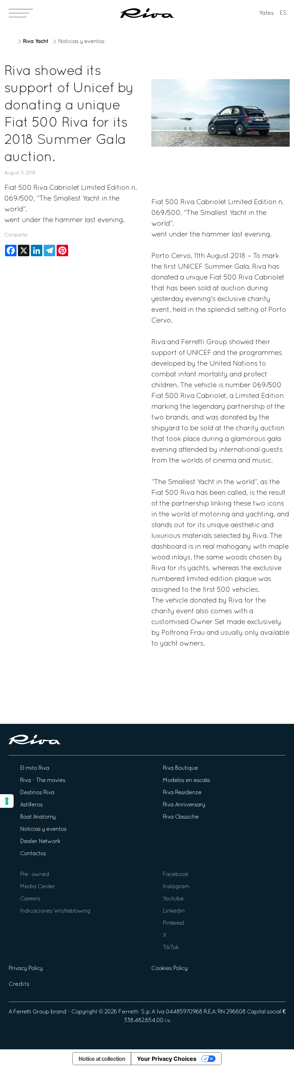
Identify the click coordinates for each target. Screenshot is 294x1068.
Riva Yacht (35, 41)
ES (283, 13)
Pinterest (173, 923)
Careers (30, 898)
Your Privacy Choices (166, 1058)
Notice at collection (102, 1058)
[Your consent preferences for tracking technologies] (7, 801)
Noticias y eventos (81, 41)
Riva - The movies (42, 780)
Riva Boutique (180, 768)
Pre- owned (34, 874)
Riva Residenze (182, 792)
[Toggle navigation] (20, 13)
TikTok (171, 947)
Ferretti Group (31, 1012)
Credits (19, 984)
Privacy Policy (26, 968)
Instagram (176, 886)
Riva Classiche (181, 817)
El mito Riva (34, 768)
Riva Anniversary (184, 804)
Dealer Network (40, 841)
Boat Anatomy (38, 817)
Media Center (37, 886)
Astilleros (31, 804)
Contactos (33, 853)
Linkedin (174, 911)
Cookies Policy (169, 968)
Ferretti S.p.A (136, 1012)
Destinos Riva (37, 792)
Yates (266, 13)
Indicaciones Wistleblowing (55, 911)
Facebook (175, 874)
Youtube (173, 898)
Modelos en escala (186, 780)
